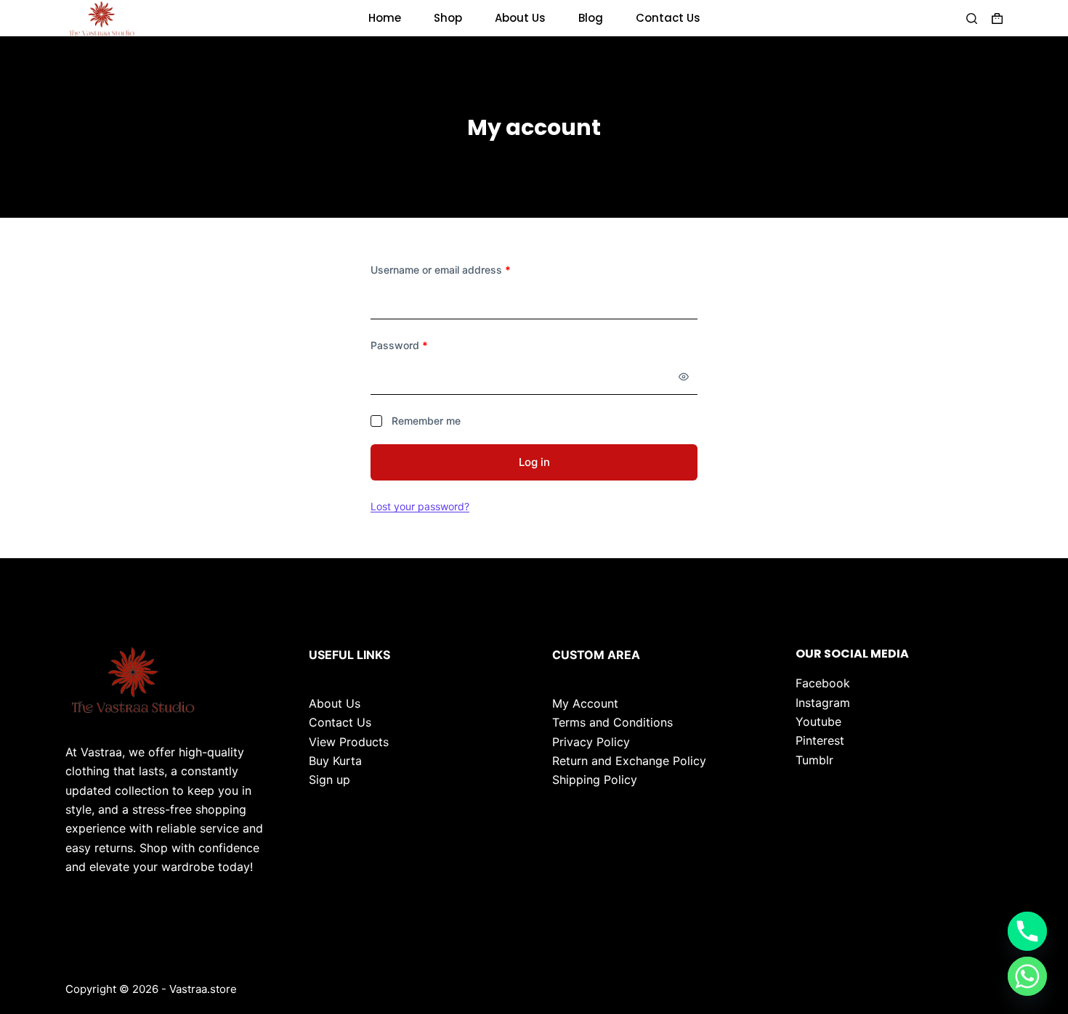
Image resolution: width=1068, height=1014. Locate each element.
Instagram (823, 702)
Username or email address (462, 269)
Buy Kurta (335, 760)
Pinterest (820, 740)
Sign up (329, 779)
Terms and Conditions (612, 722)
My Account (585, 703)
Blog (590, 17)
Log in (534, 462)
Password (420, 344)
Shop (448, 17)
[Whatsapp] (1027, 976)
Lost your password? (420, 506)
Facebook (823, 683)
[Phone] (1027, 931)
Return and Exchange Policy (629, 760)
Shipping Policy (594, 779)
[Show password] (684, 377)
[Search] (971, 18)
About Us (520, 17)
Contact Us (668, 17)
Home (384, 17)
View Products (349, 742)
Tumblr (814, 760)
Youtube (818, 721)
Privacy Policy (591, 742)
